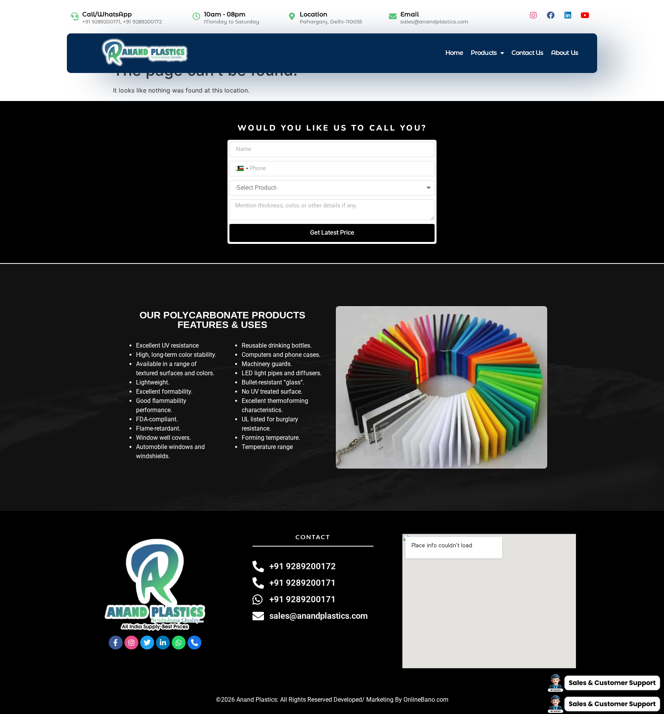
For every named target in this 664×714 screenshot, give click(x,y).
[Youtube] (585, 15)
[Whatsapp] (179, 642)
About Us (564, 52)
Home (454, 52)
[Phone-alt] (194, 642)
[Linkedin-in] (163, 642)
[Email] (393, 16)
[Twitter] (147, 642)
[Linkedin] (568, 15)
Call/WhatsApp (107, 14)
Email (409, 14)
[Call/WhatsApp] (74, 16)
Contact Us (527, 52)
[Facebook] (550, 15)
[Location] (292, 16)
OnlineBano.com (425, 699)
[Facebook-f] (116, 642)
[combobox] (241, 168)
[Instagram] (533, 15)
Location (313, 14)
